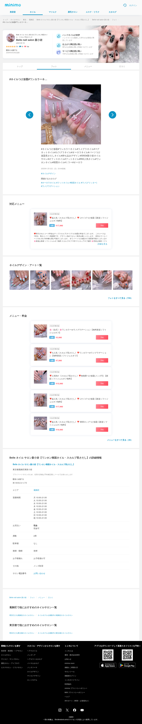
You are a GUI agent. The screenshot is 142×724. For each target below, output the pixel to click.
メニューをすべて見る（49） (120, 439)
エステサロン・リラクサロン (12, 667)
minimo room (69, 663)
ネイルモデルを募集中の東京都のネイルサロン (55, 633)
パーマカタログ (33, 663)
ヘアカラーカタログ (34, 659)
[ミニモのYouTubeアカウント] (82, 710)
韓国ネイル (75, 182)
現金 (35, 525)
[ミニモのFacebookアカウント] (74, 710)
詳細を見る (102, 243)
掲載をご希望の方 (71, 667)
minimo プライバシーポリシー (76, 688)
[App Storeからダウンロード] (108, 665)
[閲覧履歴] (125, 5)
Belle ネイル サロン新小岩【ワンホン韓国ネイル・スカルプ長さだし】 (63, 19)
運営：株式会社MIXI (72, 655)
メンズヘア (31, 655)
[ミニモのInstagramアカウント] (59, 710)
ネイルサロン (15, 19)
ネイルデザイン (49, 173)
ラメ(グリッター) (89, 182)
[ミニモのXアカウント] (67, 710)
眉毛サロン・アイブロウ (10, 663)
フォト (114, 19)
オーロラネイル (49, 182)
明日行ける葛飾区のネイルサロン (21, 615)
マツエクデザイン (33, 675)
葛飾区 (31, 19)
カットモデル (32, 680)
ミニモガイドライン (72, 680)
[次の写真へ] (112, 115)
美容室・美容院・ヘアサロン (12, 650)
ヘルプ (67, 696)
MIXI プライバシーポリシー (75, 692)
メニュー (88, 66)
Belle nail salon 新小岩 (100, 19)
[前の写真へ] (29, 115)
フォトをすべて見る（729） (120, 298)
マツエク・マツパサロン (10, 659)
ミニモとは (69, 650)
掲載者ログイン (70, 675)
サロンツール (70, 671)
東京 (24, 19)
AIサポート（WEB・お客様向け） (77, 700)
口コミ (122, 66)
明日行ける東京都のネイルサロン (21, 633)
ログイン (133, 5)
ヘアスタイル (32, 650)
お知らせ (68, 659)
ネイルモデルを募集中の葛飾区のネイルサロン (55, 615)
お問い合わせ (39, 573)
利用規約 (68, 684)
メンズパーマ (32, 667)
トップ (5, 19)
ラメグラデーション (51, 186)
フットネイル (63, 182)
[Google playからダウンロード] (127, 665)
